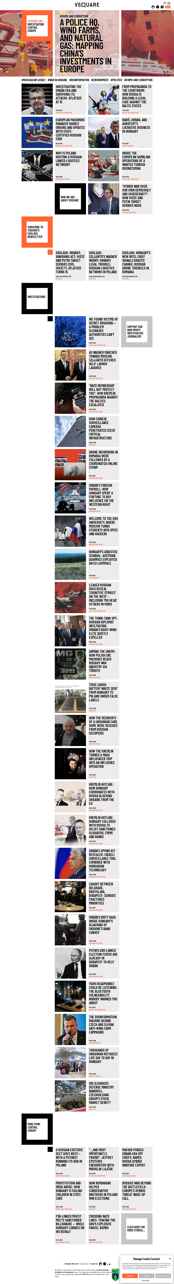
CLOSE (136, 12)
